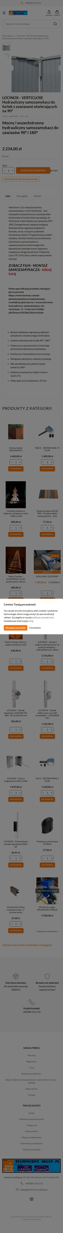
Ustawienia (35, 627)
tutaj (30, 620)
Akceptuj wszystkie (16, 627)
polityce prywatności (43, 617)
